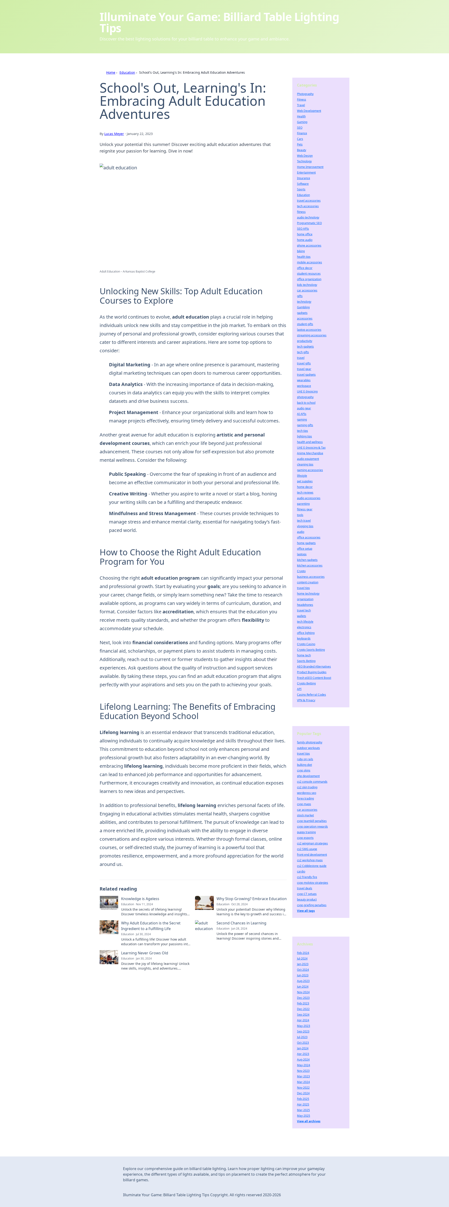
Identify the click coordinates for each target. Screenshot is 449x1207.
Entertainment (306, 173)
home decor (305, 487)
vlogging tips (305, 526)
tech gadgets (305, 347)
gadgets (302, 313)
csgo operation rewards (312, 827)
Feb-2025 (303, 1099)
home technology (308, 594)
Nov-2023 (303, 1071)
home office (304, 234)
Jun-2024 (302, 987)
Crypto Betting (306, 683)
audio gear (304, 408)
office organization (309, 279)
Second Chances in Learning (241, 923)
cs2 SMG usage (307, 849)
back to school (306, 403)
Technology (304, 161)
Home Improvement (310, 167)
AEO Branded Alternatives (314, 667)
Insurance (303, 178)
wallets (301, 616)
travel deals (304, 888)
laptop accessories (309, 330)
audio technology (308, 217)
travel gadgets (306, 375)
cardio (301, 871)
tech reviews (305, 492)
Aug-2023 (303, 981)
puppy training (306, 832)
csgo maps (304, 804)
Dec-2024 (303, 1093)
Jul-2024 (302, 958)
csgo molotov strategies (312, 883)
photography (305, 397)
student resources (309, 274)
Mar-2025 (303, 1110)
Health (301, 116)
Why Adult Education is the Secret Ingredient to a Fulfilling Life (151, 925)
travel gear (304, 369)
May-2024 (303, 1065)
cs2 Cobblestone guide (311, 866)
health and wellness (310, 442)
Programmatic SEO (309, 223)
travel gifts (304, 363)
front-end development (312, 855)
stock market (305, 815)
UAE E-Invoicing (307, 391)
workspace (304, 386)
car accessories (307, 290)
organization (305, 599)
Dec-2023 (303, 998)
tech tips (302, 431)
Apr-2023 (303, 1054)
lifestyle (302, 476)
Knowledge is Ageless (140, 898)
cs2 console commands (312, 782)
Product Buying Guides (311, 672)
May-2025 (303, 1116)
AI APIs (301, 414)
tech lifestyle (305, 622)
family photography (309, 742)
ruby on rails (305, 759)
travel (300, 358)
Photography (305, 94)
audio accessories (308, 498)
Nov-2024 (303, 992)
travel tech (304, 610)
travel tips (303, 588)
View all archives (308, 1121)
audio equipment (308, 459)
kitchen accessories (309, 565)
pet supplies (305, 481)
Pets (300, 144)
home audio (304, 240)
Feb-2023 (303, 1003)
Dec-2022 (303, 1009)
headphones (305, 605)
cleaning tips (305, 464)
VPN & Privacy (306, 700)
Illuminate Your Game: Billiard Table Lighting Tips (219, 22)
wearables (304, 380)
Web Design (305, 156)
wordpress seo (306, 793)
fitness (301, 212)
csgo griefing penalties (311, 905)
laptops (302, 554)
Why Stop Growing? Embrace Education (252, 898)
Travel (301, 105)
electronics (304, 627)
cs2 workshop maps (310, 860)
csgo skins (303, 770)
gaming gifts (305, 425)
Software (303, 184)
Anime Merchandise (310, 453)
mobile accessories (309, 262)
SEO (299, 128)
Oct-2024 (303, 970)
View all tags (306, 911)
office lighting (306, 633)
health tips (304, 257)
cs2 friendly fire (307, 877)
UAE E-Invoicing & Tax (311, 448)
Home (110, 72)
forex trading (305, 798)
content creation (307, 582)
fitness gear (304, 509)
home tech (304, 655)
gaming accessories (310, 470)
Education (127, 72)
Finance (302, 133)
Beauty (301, 150)
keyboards (304, 638)
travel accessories (309, 201)
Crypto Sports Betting (311, 650)
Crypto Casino (306, 644)
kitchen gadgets (307, 560)
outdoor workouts (308, 748)
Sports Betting (306, 661)
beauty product (307, 900)
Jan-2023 (302, 964)
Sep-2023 (303, 1031)
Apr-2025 (303, 1104)
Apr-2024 (303, 1020)
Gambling (303, 307)
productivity (304, 341)
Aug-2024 (303, 1060)
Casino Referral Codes (311, 695)
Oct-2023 (303, 1043)
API (299, 689)
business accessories (311, 577)
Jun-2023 (302, 975)
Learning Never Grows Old (144, 953)
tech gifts (303, 352)
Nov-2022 (303, 1088)
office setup (304, 549)
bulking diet (304, 765)
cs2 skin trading (307, 787)
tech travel (304, 521)
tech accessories (308, 206)
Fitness (301, 100)
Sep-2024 (303, 1015)
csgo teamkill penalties (312, 821)
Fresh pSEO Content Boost (314, 678)
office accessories (308, 537)
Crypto (301, 571)
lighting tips (304, 436)
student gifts (305, 324)
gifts (300, 296)
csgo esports (305, 838)
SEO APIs (303, 229)
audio (300, 532)
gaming (302, 420)
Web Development (309, 111)
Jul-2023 (302, 1037)
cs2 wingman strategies (312, 843)
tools (300, 515)
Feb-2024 (303, 953)
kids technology (307, 285)
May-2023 (303, 1026)
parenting (303, 504)
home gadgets (306, 543)
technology (304, 302)
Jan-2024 (302, 1048)
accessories (304, 318)
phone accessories (309, 245)
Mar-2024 (303, 1082)
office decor (304, 268)
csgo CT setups (307, 894)
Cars (300, 139)
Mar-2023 (303, 1076)
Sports (301, 189)
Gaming (302, 122)
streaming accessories (311, 335)
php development (308, 776)
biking (301, 251)
